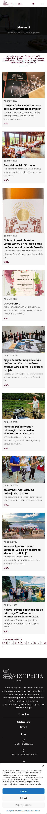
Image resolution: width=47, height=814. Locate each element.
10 (35, 643)
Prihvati (23, 791)
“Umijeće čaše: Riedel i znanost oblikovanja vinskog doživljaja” (22, 107)
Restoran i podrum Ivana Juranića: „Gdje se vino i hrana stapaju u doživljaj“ (22, 550)
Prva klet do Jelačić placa (19, 165)
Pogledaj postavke (23, 805)
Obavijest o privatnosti (14, 811)
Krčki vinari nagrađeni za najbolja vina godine (19, 491)
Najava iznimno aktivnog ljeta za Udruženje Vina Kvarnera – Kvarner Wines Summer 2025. (23, 613)
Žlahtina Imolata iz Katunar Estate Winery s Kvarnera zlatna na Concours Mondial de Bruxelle (23, 244)
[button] (43, 765)
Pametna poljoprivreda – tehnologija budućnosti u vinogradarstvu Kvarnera (19, 430)
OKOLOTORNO (12, 303)
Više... (6, 123)
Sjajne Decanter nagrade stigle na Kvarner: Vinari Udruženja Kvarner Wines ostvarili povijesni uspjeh (23, 365)
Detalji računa (23, 722)
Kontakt (23, 727)
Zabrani (23, 798)
